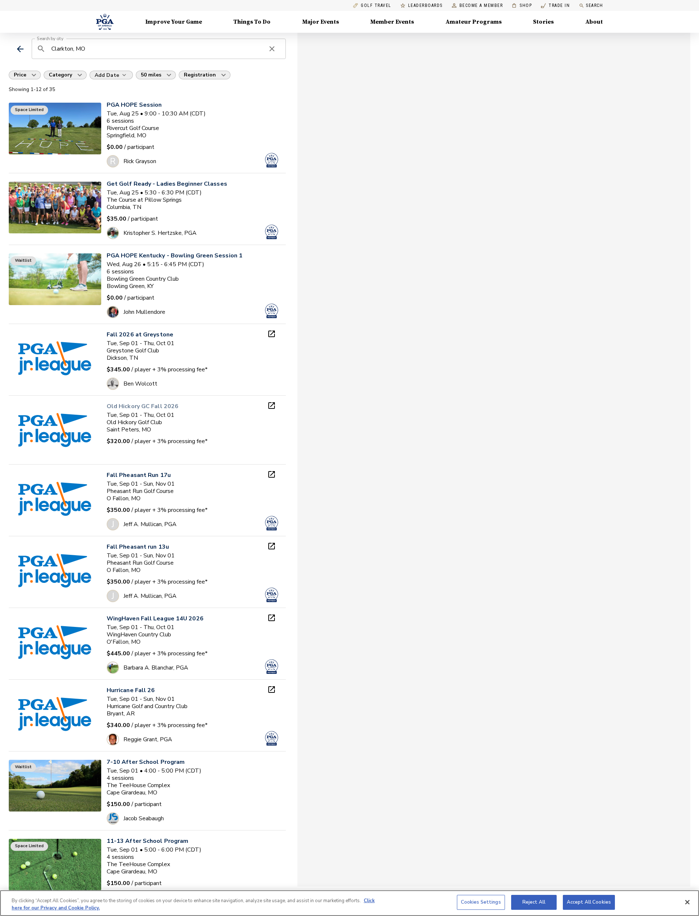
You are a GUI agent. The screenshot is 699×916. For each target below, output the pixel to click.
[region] (349, 903)
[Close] (687, 902)
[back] (20, 49)
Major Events (320, 21)
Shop (522, 5)
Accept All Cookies (589, 902)
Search (594, 5)
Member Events (392, 21)
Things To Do (251, 21)
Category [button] (60, 74)
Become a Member (481, 5)
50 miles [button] (151, 74)
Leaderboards (425, 5)
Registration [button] (200, 74)
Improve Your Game (173, 21)
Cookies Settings (481, 902)
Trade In (555, 5)
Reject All (533, 902)
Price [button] (20, 74)
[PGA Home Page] (105, 22)
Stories (543, 21)
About (594, 21)
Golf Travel (376, 5)
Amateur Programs (474, 21)
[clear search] (272, 49)
